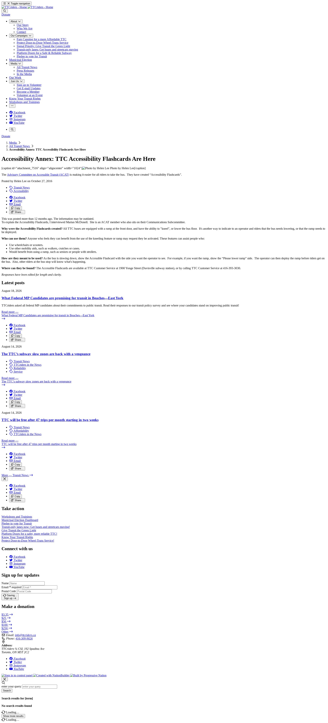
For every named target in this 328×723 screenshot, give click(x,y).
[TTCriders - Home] (27, 7)
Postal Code (9, 591)
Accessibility (21, 191)
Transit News (21, 187)
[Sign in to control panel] (17, 675)
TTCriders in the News (27, 364)
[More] (12, 106)
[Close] (5, 479)
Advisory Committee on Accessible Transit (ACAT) (38, 174)
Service (18, 371)
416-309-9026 (24, 638)
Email (11, 587)
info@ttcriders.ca (25, 635)
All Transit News (19, 146)
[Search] (5, 11)
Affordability (21, 430)
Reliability (19, 368)
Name (5, 583)
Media (13, 142)
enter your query (11, 686)
